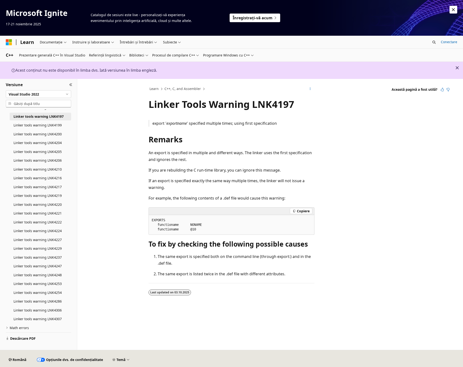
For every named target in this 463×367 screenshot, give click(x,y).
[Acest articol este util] (442, 89)
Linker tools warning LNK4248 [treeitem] (38, 275)
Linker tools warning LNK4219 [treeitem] (38, 195)
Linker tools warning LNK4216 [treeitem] (38, 178)
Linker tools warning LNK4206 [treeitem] (38, 160)
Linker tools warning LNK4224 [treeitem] (38, 231)
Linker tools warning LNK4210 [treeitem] (38, 169)
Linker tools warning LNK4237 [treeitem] (38, 257)
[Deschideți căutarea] (434, 42)
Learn (154, 88)
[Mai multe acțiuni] (310, 89)
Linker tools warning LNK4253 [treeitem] (38, 283)
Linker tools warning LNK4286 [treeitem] (38, 301)
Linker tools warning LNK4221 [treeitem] (38, 213)
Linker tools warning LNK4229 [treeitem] (38, 248)
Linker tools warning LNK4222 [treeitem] (38, 222)
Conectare (449, 42)
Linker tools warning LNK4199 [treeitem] (38, 125)
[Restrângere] (71, 85)
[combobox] (38, 94)
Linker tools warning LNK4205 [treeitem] (38, 151)
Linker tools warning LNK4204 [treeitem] (38, 142)
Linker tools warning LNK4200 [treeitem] (38, 134)
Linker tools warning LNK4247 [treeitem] (38, 266)
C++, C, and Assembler (182, 88)
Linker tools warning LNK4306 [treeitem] (38, 310)
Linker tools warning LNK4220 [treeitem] (38, 204)
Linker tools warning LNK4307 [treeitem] (38, 319)
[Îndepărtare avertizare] (453, 10)
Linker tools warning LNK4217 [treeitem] (38, 187)
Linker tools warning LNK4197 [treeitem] (39, 116)
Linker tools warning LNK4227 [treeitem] (38, 239)
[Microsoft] (9, 42)
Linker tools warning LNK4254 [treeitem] (38, 292)
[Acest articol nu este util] (448, 89)
